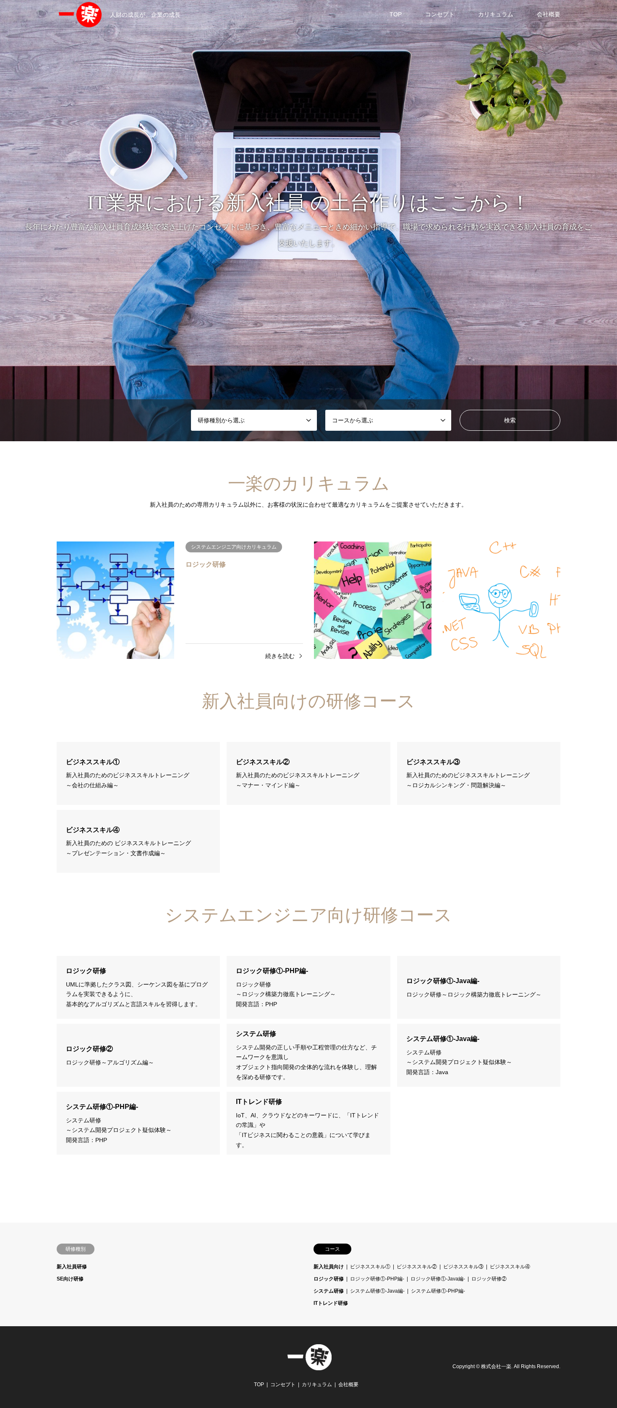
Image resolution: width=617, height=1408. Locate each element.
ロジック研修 (329, 1279)
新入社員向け (329, 1267)
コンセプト (440, 14)
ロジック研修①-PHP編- (377, 1279)
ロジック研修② (489, 1279)
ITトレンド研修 (331, 1303)
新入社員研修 (72, 1267)
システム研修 (329, 1291)
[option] (308, 220)
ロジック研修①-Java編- (437, 1279)
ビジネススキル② (417, 1267)
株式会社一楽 (496, 1367)
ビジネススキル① (370, 1267)
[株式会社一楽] (308, 1365)
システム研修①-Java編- (377, 1291)
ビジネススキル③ (463, 1267)
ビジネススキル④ (510, 1267)
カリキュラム (495, 14)
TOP (396, 14)
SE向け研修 (70, 1279)
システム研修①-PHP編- (438, 1291)
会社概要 (548, 14)
